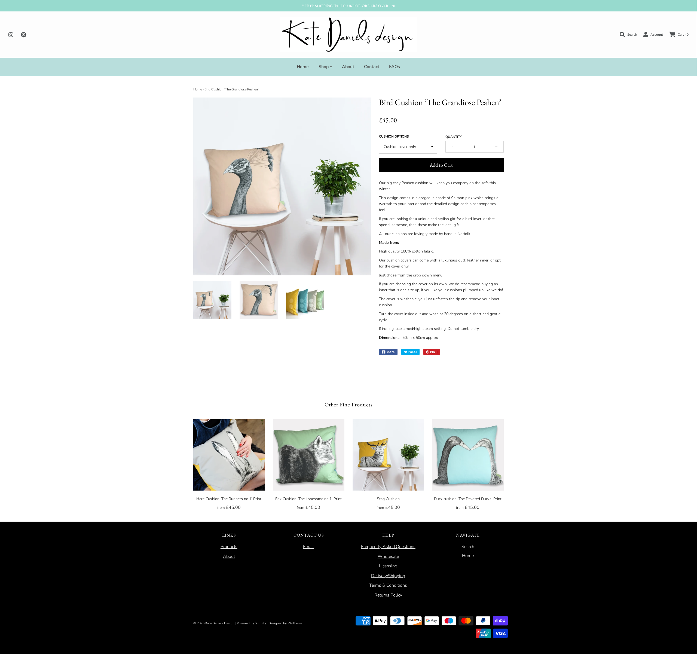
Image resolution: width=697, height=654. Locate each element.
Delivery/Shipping (388, 576)
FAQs (394, 67)
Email (308, 547)
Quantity (453, 137)
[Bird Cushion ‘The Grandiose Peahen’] (212, 300)
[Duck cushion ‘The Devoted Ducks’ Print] (468, 455)
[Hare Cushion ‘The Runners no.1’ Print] (229, 455)
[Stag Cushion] (388, 455)
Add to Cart (441, 165)
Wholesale (388, 556)
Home (303, 67)
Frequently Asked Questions (388, 547)
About (348, 67)
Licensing (388, 566)
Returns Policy (388, 595)
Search (467, 547)
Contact (371, 67)
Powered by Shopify (251, 623)
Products (229, 547)
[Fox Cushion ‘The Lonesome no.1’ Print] (308, 455)
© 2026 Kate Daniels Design (213, 623)
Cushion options (394, 136)
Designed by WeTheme (285, 623)
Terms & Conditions (388, 585)
